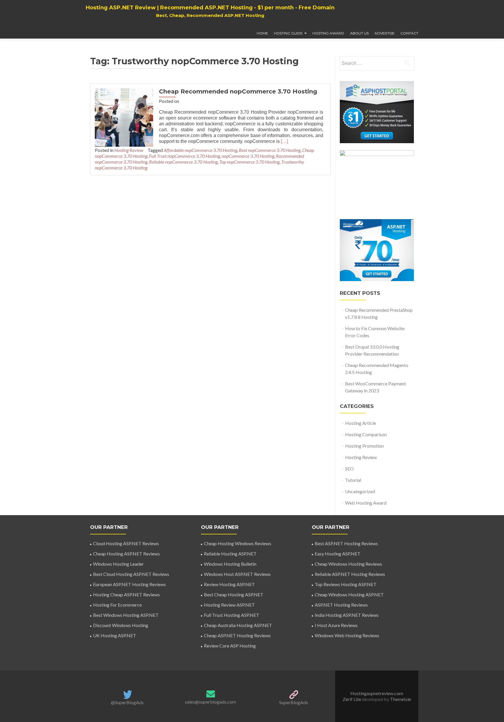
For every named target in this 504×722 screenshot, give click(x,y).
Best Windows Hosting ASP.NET (126, 615)
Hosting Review (128, 150)
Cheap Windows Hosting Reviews (348, 564)
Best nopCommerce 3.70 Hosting (269, 150)
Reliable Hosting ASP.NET (230, 553)
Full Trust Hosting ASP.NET (231, 615)
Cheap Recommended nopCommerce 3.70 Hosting (238, 91)
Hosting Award (328, 33)
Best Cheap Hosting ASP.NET (233, 594)
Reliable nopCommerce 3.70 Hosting (183, 162)
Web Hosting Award (365, 502)
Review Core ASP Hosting (230, 645)
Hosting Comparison (366, 434)
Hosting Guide (288, 33)
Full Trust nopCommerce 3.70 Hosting (184, 156)
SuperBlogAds (293, 702)
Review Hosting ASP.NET (229, 584)
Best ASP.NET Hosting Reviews (346, 543)
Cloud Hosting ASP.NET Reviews (126, 543)
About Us (359, 33)
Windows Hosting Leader (118, 564)
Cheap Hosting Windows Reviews (237, 543)
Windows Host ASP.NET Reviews (237, 574)
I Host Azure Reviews (336, 625)
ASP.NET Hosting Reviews (341, 604)
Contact (409, 33)
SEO (349, 468)
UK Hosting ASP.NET (114, 635)
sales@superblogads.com (210, 701)
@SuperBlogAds (127, 702)
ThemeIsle (400, 699)
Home (262, 33)
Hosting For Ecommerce (117, 604)
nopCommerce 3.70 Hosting (248, 156)
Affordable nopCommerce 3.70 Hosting (200, 150)
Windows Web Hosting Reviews (347, 635)
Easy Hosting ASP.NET (337, 553)
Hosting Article (360, 423)
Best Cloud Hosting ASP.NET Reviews (131, 574)
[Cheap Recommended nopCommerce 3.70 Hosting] (124, 117)
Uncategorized (360, 491)
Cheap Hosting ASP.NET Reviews (126, 553)
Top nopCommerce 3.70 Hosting (249, 162)
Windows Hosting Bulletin (230, 564)
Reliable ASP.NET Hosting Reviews (350, 574)
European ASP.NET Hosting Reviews (129, 584)
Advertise (384, 33)
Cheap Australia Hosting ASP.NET (238, 625)
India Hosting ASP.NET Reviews (347, 615)
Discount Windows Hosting (120, 625)
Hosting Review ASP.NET (229, 604)
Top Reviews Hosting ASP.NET (346, 584)
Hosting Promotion (364, 446)
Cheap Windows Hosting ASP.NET (349, 594)
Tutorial (353, 480)
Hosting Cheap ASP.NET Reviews (126, 594)
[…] (284, 141)
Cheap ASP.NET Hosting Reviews (237, 635)
